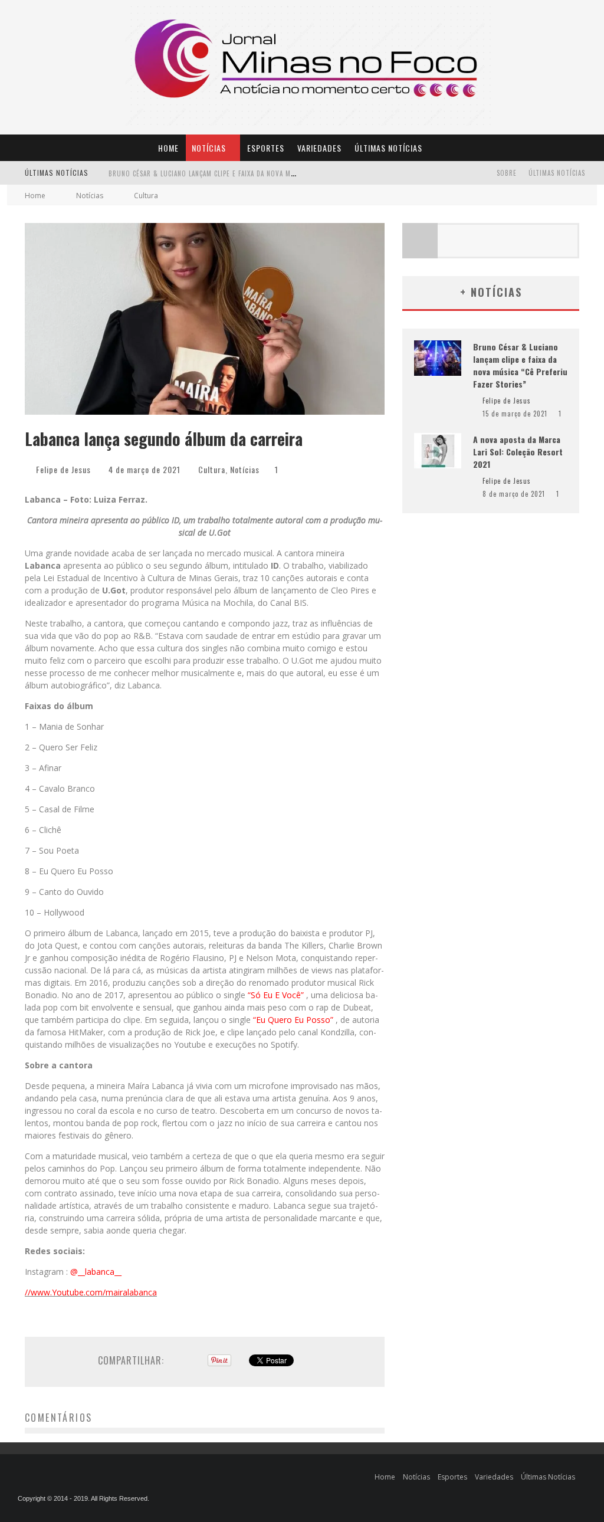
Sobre (507, 173)
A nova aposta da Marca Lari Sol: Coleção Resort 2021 (200, 174)
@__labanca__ (96, 1271)
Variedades (319, 148)
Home (168, 148)
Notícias (209, 148)
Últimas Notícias (388, 148)
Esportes (265, 148)
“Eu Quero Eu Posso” (294, 1019)
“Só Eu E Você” (277, 995)
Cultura (211, 469)
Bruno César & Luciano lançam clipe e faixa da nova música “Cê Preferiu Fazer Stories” (520, 365)
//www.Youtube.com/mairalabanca (91, 1292)
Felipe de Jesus (63, 469)
